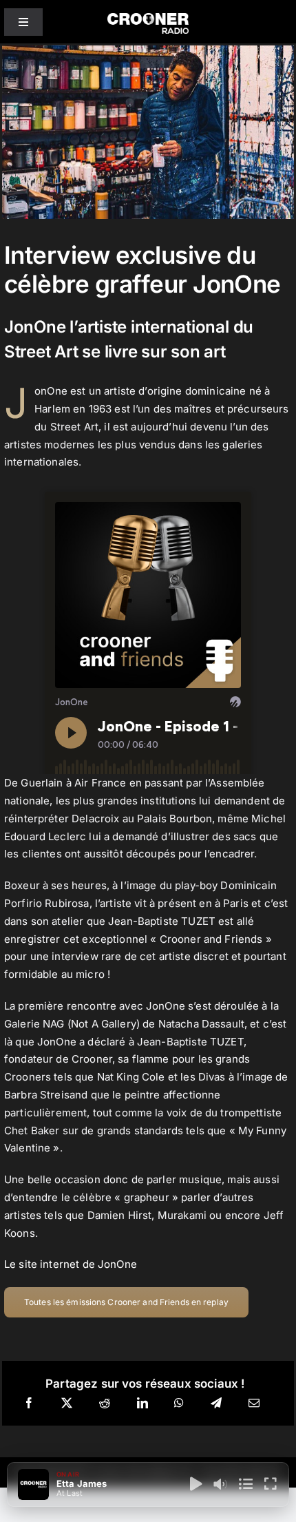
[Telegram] (216, 1403)
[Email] (254, 1403)
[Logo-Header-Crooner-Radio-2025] (148, 18)
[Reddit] (104, 1403)
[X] (66, 1403)
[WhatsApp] (179, 1403)
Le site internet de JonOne (70, 1264)
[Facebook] (29, 1403)
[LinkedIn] (142, 1403)
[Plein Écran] (271, 1484)
